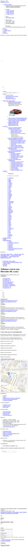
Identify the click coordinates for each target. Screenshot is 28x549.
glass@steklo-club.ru (10, 17)
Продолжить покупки (5, 522)
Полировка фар (14, 158)
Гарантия (10, 246)
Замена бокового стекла (16, 131)
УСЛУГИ (5, 126)
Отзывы (10, 241)
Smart (9, 222)
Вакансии (10, 245)
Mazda (9, 208)
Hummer (10, 194)
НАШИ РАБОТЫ (7, 238)
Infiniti (9, 196)
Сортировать (3, 276)
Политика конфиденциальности (15, 248)
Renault (10, 219)
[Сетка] (2, 290)
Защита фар (13, 144)
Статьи (4, 31)
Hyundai (10, 195)
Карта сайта (5, 407)
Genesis (10, 190)
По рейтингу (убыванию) (8, 284)
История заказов (6, 412)
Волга (9, 232)
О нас (4, 28)
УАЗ (9, 236)
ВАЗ (9, 231)
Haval (9, 192)
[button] (3, 86)
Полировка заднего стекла (17, 157)
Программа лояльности (13, 242)
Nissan (9, 213)
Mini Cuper (10, 210)
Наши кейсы (11, 249)
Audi (9, 179)
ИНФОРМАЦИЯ (7, 240)
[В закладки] (1, 315)
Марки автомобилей (7, 434)
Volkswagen (10, 228)
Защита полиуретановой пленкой (18, 140)
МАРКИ (5, 171)
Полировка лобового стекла (17, 155)
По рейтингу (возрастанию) (9, 285)
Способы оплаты (7, 30)
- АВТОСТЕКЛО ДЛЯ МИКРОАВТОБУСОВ (10, 257)
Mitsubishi (10, 212)
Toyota (9, 227)
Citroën (9, 185)
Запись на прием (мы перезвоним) (13, 6)
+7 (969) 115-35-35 (10, 14)
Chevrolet (10, 183)
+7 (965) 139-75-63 (10, 12)
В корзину (3, 304)
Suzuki (9, 225)
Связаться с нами (7, 404)
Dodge (9, 187)
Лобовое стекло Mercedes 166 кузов (8, 321)
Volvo (9, 229)
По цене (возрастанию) (8, 281)
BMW (9, 181)
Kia (9, 200)
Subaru (9, 223)
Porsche (10, 216)
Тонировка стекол (7, 431)
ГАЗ (9, 233)
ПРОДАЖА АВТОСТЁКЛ (9, 100)
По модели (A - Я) (7, 286)
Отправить (3, 543)
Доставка (5, 29)
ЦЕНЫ (4, 239)
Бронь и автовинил (7, 432)
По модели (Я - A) (7, 287)
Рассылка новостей (7, 415)
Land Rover (10, 202)
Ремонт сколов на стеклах (16, 146)
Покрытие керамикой (16, 153)
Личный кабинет (7, 411)
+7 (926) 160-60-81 (10, 11)
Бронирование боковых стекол (18, 142)
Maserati (10, 207)
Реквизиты (10, 247)
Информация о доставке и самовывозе (11, 398)
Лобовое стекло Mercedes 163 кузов (8, 301)
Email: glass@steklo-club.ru (9, 426)
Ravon (9, 218)
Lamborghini (11, 201)
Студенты (10, 243)
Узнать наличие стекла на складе (7, 359)
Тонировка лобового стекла (17, 164)
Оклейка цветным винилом (17, 149)
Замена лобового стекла (16, 129)
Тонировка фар (14, 167)
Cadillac (10, 182)
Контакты (5, 33)
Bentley (10, 180)
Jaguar (9, 198)
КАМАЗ (10, 234)
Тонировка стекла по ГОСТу (17, 161)
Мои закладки (6, 414)
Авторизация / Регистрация (12, 96)
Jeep (9, 199)
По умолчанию (6, 278)
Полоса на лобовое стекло (17, 170)
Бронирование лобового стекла (18, 141)
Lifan (9, 205)
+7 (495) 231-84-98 (10, 10)
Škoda (9, 221)
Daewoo (10, 186)
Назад (2, 518)
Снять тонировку (15, 168)
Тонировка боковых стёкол (17, 165)
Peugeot (10, 215)
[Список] (1, 290)
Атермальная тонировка (16, 162)
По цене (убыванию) (7, 283)
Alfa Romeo (10, 178)
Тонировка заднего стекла (17, 166)
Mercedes (10, 209)
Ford (9, 188)
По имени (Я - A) (7, 280)
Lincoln (10, 206)
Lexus (9, 203)
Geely (9, 189)
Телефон (2, 530)
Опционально (4, 533)
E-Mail (2, 528)
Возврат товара (6, 406)
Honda (9, 193)
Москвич (10, 235)
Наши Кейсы (6, 435)
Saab (9, 220)
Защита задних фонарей (16, 145)
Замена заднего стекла (16, 132)
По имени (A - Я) (7, 279)
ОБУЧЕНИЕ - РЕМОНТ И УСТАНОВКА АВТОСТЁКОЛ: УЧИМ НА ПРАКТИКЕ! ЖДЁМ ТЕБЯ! (14, 513)
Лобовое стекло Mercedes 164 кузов (8, 311)
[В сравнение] (2, 315)
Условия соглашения (7, 400)
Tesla (9, 226)
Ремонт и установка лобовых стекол (11, 433)
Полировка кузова (15, 154)
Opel (9, 214)
